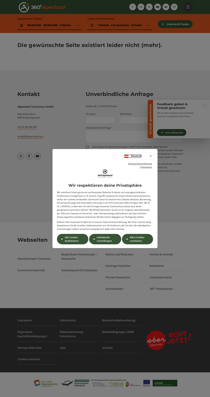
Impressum (146, 167)
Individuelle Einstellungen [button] (104, 239)
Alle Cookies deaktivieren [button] (72, 239)
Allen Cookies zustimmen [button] (137, 239)
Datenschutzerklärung (140, 163)
